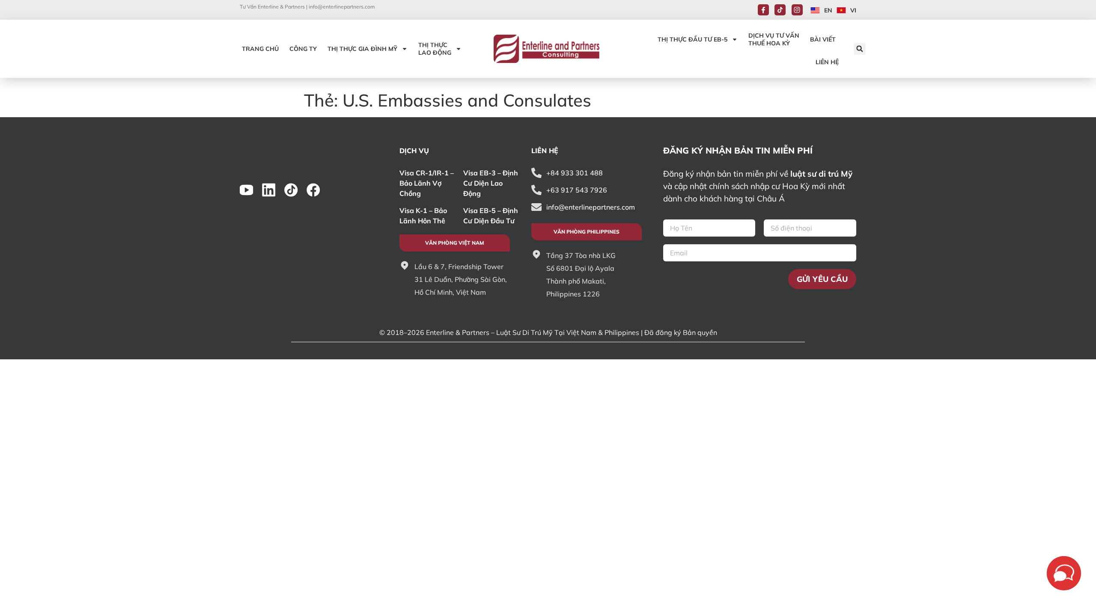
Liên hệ (827, 62)
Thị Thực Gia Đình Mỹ (362, 49)
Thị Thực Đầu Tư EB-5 (692, 39)
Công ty (303, 49)
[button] (860, 49)
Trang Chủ (260, 49)
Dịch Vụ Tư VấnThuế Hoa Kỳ (773, 39)
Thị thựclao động (434, 48)
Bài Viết (823, 39)
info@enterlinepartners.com (342, 6)
